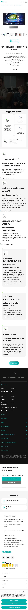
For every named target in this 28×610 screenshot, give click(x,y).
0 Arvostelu (19, 53)
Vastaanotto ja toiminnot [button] (7, 434)
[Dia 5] (19, 34)
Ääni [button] (2, 422)
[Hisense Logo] (10, 1)
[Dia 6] (23, 34)
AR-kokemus (15, 41)
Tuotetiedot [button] (4, 385)
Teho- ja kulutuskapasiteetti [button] (8, 442)
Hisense (3, 584)
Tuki (3, 587)
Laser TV (3, 6)
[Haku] (23, 2)
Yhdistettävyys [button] (5, 438)
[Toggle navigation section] (26, 573)
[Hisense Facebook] (3, 557)
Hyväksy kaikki (14, 600)
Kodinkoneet (5, 580)
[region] (14, 21)
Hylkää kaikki (14, 604)
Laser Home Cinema (8, 5)
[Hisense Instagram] (8, 557)
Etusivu (2, 5)
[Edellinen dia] (2, 20)
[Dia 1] (4, 34)
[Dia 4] (16, 34)
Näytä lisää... (14, 363)
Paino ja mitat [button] (4, 450)
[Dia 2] (8, 34)
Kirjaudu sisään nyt (11, 479)
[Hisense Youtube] (12, 557)
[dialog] (14, 600)
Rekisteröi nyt (11, 482)
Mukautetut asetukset (14, 607)
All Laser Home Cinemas (18, 5)
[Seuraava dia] (26, 20)
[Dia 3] (12, 34)
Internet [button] (3, 430)
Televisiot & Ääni (6, 573)
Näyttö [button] (3, 415)
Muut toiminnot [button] (5, 426)
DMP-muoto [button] (4, 446)
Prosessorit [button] (4, 418)
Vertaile (15, 69)
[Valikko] (26, 2)
